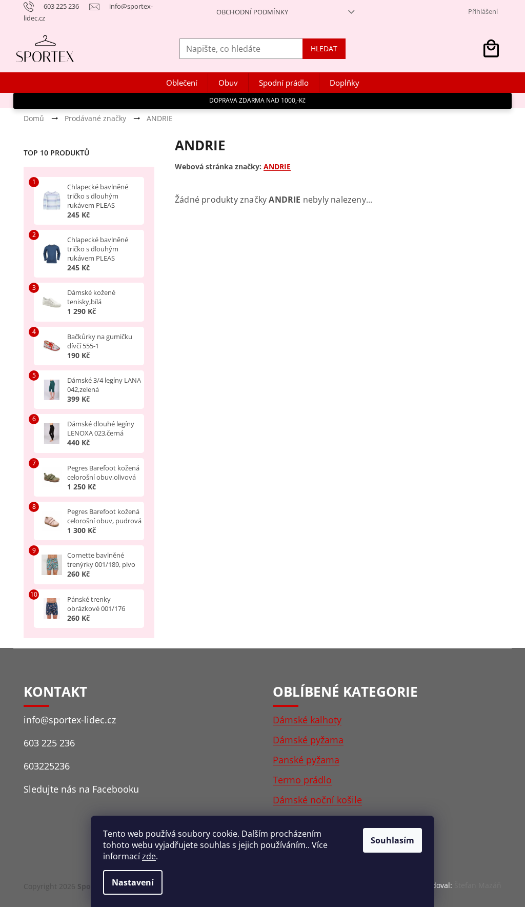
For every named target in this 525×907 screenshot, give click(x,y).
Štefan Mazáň (477, 885)
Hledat (324, 48)
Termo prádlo (302, 780)
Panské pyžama (306, 760)
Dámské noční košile (317, 800)
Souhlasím (392, 840)
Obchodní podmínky (252, 11)
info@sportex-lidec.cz (70, 720)
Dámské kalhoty (307, 720)
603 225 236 (49, 743)
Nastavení (133, 882)
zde (149, 856)
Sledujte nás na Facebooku (81, 789)
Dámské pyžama (308, 740)
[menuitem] (182, 82)
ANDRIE (277, 166)
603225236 (47, 766)
